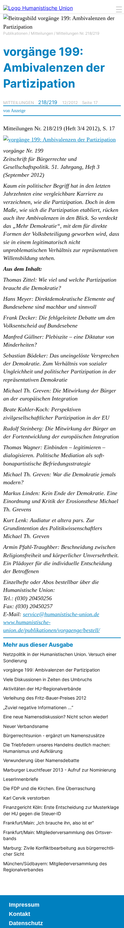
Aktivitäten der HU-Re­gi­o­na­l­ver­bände (42, 688)
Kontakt (19, 914)
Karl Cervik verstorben (26, 798)
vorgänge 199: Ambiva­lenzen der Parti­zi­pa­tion (51, 670)
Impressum (24, 905)
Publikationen (15, 33)
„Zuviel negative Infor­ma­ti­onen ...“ (38, 707)
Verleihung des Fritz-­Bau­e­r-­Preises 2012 (44, 698)
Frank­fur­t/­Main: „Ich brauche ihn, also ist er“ (48, 822)
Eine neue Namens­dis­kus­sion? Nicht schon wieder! (55, 716)
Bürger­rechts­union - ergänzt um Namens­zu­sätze (54, 735)
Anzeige (18, 110)
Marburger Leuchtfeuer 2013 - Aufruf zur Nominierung (59, 770)
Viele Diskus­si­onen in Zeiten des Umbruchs (47, 679)
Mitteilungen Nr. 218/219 (77, 33)
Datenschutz (26, 923)
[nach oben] (114, 918)
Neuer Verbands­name (25, 726)
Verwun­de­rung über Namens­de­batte (41, 760)
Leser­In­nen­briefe (20, 779)
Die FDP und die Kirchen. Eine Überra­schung (49, 788)
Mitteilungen (42, 33)
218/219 (47, 102)
